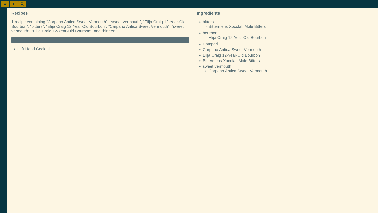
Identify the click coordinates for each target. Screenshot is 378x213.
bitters (208, 22)
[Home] (5, 4)
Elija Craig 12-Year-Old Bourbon (237, 37)
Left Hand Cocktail (33, 49)
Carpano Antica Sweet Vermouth (232, 49)
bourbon (210, 33)
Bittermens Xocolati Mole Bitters (237, 26)
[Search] (22, 4)
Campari (210, 44)
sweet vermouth (217, 66)
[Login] (14, 4)
